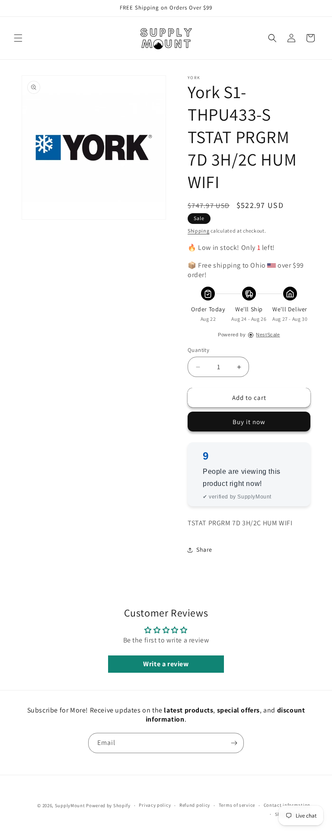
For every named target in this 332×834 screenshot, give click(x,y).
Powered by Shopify (108, 805)
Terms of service (237, 805)
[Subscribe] (233, 743)
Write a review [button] (165, 663)
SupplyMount (70, 805)
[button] (18, 38)
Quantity (198, 350)
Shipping (199, 230)
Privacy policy (155, 805)
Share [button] (204, 549)
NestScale (268, 334)
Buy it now (249, 422)
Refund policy (194, 805)
